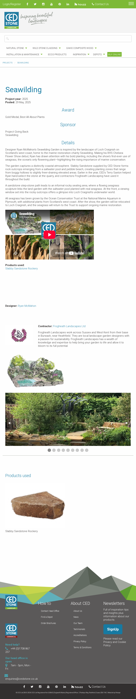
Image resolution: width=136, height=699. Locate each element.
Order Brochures (48, 623)
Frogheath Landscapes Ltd (69, 326)
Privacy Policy (79, 641)
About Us (77, 611)
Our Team (78, 623)
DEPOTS (97, 54)
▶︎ (128, 422)
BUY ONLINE (114, 54)
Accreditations (80, 635)
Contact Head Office (50, 611)
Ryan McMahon (27, 305)
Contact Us (101, 4)
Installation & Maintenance (22, 54)
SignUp (113, 629)
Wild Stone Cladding (45, 48)
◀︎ (10, 422)
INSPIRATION (79, 54)
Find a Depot (47, 617)
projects (7, 63)
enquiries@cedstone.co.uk (21, 678)
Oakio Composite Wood (79, 48)
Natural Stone (15, 48)
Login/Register (12, 4)
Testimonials (79, 629)
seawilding (23, 63)
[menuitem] (16, 48)
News (76, 617)
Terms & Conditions (82, 647)
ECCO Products (57, 54)
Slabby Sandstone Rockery (21, 268)
